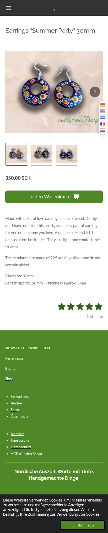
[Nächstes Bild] (95, 92)
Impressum (20, 440)
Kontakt (17, 433)
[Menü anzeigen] (8, 8)
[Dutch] (103, 129)
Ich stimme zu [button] (83, 525)
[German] (103, 104)
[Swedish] (103, 117)
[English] (103, 110)
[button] (16, 154)
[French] (103, 123)
